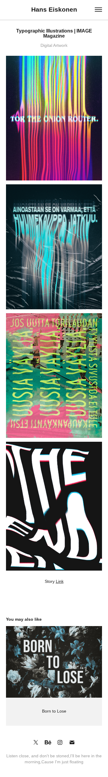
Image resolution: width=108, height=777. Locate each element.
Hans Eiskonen (54, 9)
